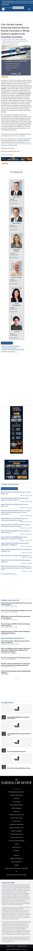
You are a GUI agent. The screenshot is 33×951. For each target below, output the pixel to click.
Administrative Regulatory (10, 67)
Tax (16, 871)
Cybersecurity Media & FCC (16, 827)
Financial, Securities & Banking (16, 840)
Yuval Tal (6, 42)
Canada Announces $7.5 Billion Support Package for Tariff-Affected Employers (15, 632)
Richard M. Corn (6, 653)
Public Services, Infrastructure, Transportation (16, 868)
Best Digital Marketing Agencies (17, 792)
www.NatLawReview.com (11, 891)
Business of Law (16, 821)
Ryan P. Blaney (15, 39)
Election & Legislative (16, 831)
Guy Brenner (5, 674)
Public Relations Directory (16, 805)
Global (16, 844)
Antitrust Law (16, 811)
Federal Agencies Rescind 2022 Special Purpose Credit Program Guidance (16, 603)
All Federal (7, 69)
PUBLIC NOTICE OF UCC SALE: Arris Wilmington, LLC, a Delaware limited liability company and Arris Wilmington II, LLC (16, 568)
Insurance (16, 855)
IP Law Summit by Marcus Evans (16, 751)
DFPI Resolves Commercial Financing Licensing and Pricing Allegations (15, 617)
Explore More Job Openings (7, 351)
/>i (20, 74)
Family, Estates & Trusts (16, 837)
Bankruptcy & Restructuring (16, 814)
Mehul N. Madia (13, 606)
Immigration (17, 850)
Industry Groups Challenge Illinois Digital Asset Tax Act (16, 610)
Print (12, 74)
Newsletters (16, 798)
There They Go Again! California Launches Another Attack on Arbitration (15, 641)
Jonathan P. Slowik (15, 644)
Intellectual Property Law (16, 858)
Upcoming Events (7, 702)
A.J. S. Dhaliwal (6, 606)
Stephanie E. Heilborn (16, 250)
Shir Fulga (5, 634)
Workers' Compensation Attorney (11, 346)
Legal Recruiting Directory (16, 795)
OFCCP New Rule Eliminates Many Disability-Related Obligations (16, 671)
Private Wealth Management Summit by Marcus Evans (18, 718)
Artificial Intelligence (17, 808)
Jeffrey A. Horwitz (11, 41)
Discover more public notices (8, 574)
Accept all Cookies (7, 7)
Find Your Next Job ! (7, 343)
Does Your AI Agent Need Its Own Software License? (15, 657)
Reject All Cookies (18, 7)
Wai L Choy (5, 659)
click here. (13, 941)
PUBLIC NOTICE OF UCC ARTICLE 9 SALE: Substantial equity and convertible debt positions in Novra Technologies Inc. (16, 512)
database (8, 890)
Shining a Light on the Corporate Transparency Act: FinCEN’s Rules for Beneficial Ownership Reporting (16, 143)
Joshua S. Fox (13, 666)
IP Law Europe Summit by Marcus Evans (18, 768)
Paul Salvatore (6, 666)
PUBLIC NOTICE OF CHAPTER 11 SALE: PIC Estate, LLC (16, 555)
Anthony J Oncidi (6, 644)
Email (12, 199)
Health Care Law (16, 847)
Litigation (16, 865)
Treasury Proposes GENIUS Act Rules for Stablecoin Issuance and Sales (15, 624)
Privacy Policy (16, 887)
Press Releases (17, 801)
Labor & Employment (16, 861)
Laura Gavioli (13, 653)
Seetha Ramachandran (22, 41)
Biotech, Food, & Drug (16, 818)
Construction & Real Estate (16, 824)
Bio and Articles (14, 203)
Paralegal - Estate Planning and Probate (13, 349)
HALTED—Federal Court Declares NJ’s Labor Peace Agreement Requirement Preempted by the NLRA (15, 664)
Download (17, 74)
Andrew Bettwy (7, 39)
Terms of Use (8, 887)
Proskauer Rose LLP (14, 42)
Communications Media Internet (12, 65)
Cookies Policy (5, 4)
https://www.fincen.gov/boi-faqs (17, 135)
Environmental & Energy (16, 834)
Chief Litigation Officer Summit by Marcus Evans (19, 734)
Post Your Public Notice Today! (9, 488)
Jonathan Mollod (12, 659)
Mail (15, 74)
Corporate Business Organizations (12, 63)
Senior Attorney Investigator (9, 347)
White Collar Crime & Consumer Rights (16, 874)
